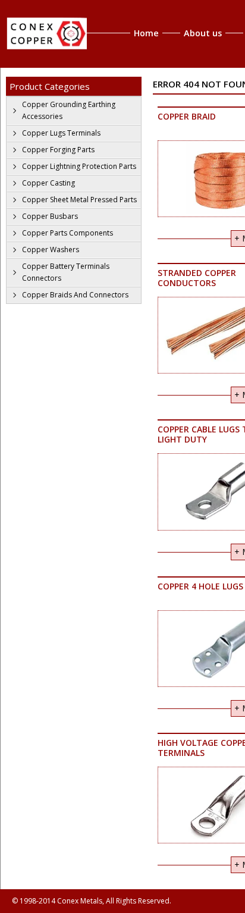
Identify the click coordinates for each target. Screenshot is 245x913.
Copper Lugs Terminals (61, 133)
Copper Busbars (50, 216)
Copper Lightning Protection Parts (79, 166)
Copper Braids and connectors (75, 295)
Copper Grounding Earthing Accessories (68, 110)
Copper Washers (50, 249)
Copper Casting (48, 183)
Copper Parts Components (67, 233)
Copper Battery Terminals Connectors (65, 272)
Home (146, 33)
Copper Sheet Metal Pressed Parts (79, 199)
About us (203, 33)
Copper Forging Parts (58, 150)
